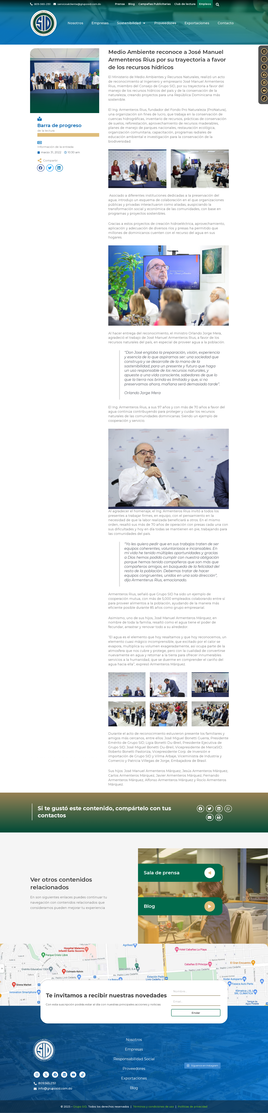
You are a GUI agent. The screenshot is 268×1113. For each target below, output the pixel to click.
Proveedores (165, 23)
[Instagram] (264, 59)
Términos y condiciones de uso (153, 1106)
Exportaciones (197, 23)
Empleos (205, 4)
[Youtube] (264, 90)
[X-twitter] (264, 67)
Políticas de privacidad (192, 1106)
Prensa (120, 4)
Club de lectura (184, 4)
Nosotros (75, 23)
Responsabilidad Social (134, 1059)
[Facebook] (264, 75)
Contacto (226, 23)
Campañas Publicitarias (154, 4)
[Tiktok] (264, 98)
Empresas (100, 23)
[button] (218, 5)
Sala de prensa (162, 873)
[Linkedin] (264, 83)
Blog (131, 4)
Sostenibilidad (129, 23)
